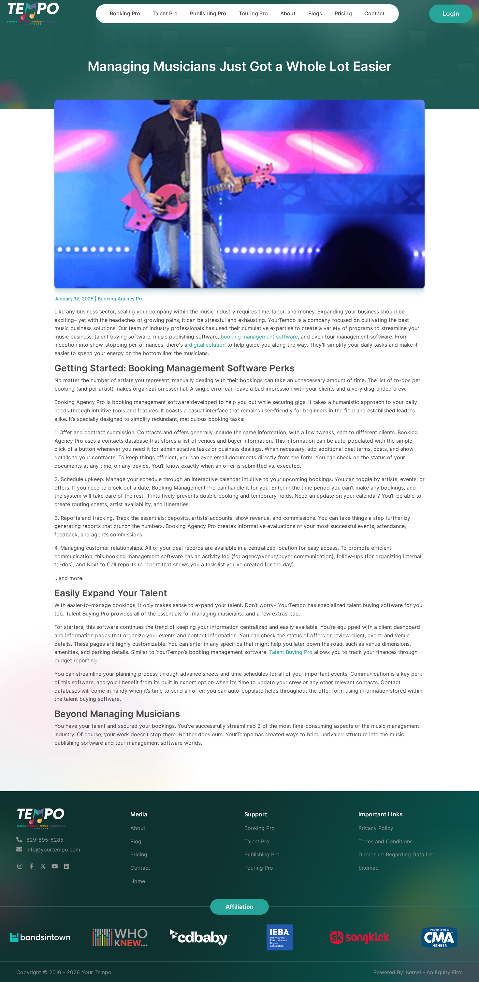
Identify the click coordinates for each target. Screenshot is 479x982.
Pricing (343, 13)
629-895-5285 (44, 840)
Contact (374, 13)
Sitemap (368, 867)
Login (451, 14)
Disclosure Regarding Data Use (396, 854)
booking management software (259, 336)
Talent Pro (165, 13)
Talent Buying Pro (290, 652)
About (288, 13)
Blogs (315, 13)
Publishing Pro (208, 13)
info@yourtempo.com (53, 849)
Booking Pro (125, 13)
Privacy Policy (375, 828)
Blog (135, 841)
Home (137, 881)
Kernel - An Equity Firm (434, 972)
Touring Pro (253, 13)
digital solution (207, 344)
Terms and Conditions (385, 841)
